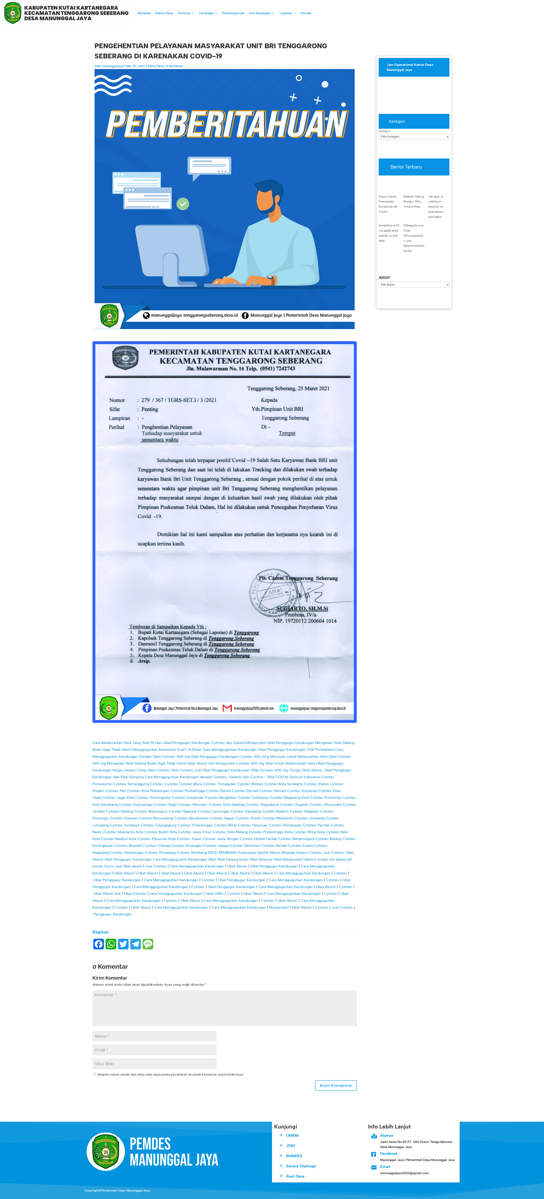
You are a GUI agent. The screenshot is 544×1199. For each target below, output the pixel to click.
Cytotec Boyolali (128, 845)
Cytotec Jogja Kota (118, 797)
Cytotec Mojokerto (277, 818)
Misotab (288, 852)
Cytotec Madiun (275, 811)
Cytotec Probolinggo (195, 825)
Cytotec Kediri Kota (160, 832)
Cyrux (109, 866)
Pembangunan (233, 13)
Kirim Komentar (336, 1086)
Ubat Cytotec (158, 770)
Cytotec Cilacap (156, 845)
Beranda (144, 13)
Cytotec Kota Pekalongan (148, 791)
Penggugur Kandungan (113, 914)
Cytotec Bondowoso (192, 818)
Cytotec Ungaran (294, 804)
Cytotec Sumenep (302, 791)
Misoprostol (292, 859)
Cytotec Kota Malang (230, 832)
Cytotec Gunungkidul (153, 797)
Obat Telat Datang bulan (228, 859)
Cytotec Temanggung (131, 784)
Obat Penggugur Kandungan (128, 859)
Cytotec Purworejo (325, 797)
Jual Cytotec (333, 852)
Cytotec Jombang (309, 818)
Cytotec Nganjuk (183, 811)
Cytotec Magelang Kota (289, 797)
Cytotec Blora (190, 784)
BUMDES (294, 1156)
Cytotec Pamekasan (285, 825)
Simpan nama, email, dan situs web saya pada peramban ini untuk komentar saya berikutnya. (171, 1074)
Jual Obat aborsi (128, 866)
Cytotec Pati (115, 791)
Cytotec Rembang (192, 852)
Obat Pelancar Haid (265, 859)
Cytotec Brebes (250, 784)
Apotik (262, 852)
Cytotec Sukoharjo (253, 797)
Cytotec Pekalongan (127, 852)
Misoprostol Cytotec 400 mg (239, 763)
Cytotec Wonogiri (193, 804)
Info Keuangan (260, 13)
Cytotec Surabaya (124, 825)
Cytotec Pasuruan (253, 825)
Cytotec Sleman (272, 791)
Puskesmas (247, 852)
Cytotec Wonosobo (325, 804)
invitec (323, 859)
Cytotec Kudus (300, 845)
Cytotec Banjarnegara (296, 839)
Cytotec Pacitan (316, 825)
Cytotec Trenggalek (219, 784)
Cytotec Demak (245, 791)
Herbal (259, 839)
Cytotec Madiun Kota (118, 839)
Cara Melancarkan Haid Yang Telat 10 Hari (127, 743)
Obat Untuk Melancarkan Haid (290, 763)
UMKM (292, 1135)
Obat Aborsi (237, 866)
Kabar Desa (164, 13)
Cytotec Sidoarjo (124, 818)
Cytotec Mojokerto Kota (123, 832)
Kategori (384, 131)
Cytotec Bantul (218, 791)
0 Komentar (174, 66)
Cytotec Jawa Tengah (221, 839)
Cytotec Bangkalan (221, 797)
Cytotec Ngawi (222, 818)
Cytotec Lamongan (214, 811)
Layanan (286, 13)
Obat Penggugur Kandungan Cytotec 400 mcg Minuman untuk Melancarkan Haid (259, 756)
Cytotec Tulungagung (158, 825)
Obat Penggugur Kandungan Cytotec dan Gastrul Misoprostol (214, 743)
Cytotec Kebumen (245, 845)
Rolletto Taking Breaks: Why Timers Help (414, 202)
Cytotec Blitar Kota (309, 832)
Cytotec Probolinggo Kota (270, 832)
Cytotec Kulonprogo (136, 804)
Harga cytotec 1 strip (129, 770)
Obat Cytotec (182, 770)
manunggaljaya (112, 66)
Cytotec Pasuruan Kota (156, 839)
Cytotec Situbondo (188, 797)
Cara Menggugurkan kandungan (303, 873)
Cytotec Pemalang (160, 852)
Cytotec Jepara (216, 845)
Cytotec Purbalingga (187, 791)
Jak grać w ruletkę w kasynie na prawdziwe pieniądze (435, 207)
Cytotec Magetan (304, 811)
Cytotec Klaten (316, 784)
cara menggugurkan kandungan (176, 893)
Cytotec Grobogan (186, 845)
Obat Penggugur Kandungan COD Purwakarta (296, 749)
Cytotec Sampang (246, 811)
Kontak (306, 13)
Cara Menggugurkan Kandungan (230, 749)
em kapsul (338, 859)
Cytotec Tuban (189, 839)
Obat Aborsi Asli (200, 763)
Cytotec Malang (119, 811)
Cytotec (156, 784)
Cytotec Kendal (274, 845)
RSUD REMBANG (222, 852)
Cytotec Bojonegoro (151, 811)
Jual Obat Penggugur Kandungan (222, 770)
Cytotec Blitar (225, 825)
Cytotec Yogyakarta (262, 804)
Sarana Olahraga (301, 1166)
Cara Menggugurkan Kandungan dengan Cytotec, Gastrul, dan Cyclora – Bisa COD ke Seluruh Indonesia (232, 777)
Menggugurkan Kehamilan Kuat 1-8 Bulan (167, 749)
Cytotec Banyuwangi (156, 818)
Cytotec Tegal (165, 804)
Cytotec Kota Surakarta (283, 784)
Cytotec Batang (328, 839)
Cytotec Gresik (248, 818)
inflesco (309, 859)
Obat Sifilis (215, 893)
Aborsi (274, 852)
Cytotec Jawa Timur (195, 832)
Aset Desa (295, 1176)
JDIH (290, 1145)
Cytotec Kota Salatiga (227, 804)
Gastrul (302, 852)
